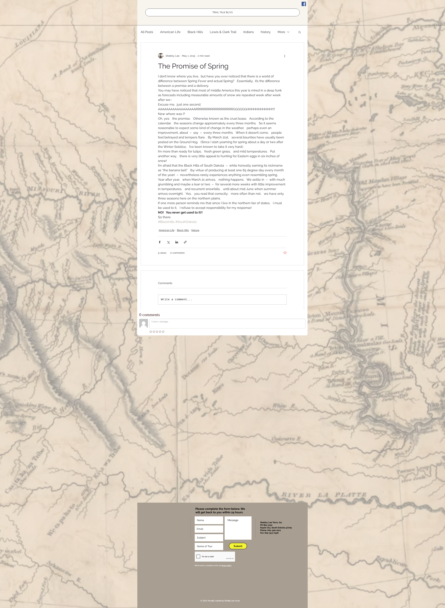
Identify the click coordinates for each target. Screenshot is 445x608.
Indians (248, 32)
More (281, 32)
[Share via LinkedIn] (176, 242)
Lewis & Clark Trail (223, 32)
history (266, 32)
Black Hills (195, 32)
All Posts (147, 32)
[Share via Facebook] (159, 242)
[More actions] (284, 56)
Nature (195, 230)
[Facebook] (304, 4)
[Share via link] (185, 242)
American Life (170, 32)
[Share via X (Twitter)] (168, 242)
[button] (299, 32)
